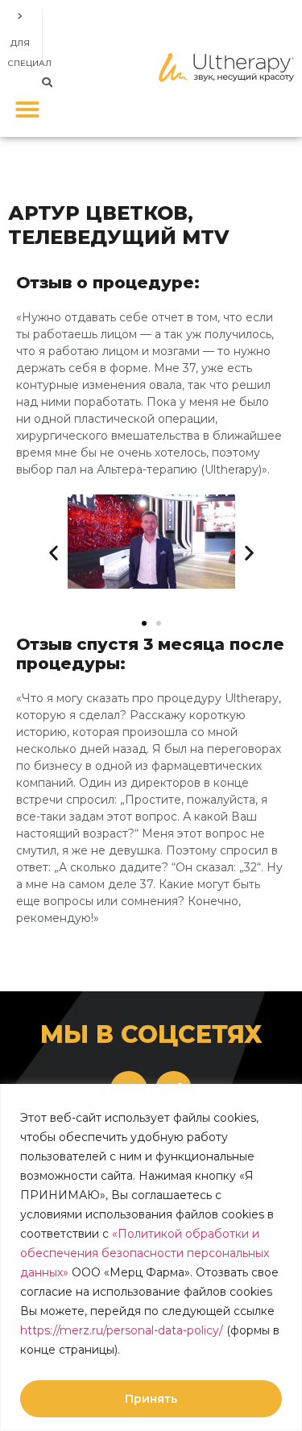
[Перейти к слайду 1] (144, 623)
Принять (151, 1399)
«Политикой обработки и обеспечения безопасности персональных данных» (144, 1253)
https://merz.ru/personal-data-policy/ (121, 1330)
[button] (47, 82)
